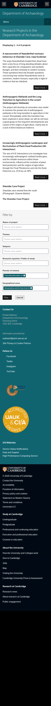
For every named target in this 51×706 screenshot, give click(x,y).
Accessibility (8, 485)
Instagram (11, 366)
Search (47, 4)
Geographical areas (11, 283)
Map (5, 568)
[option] (14, 275)
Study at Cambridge (13, 514)
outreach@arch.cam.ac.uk (15, 338)
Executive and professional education (20, 534)
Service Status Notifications (15, 449)
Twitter (10, 361)
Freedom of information (13, 489)
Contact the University (13, 480)
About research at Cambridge (16, 597)
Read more (41, 88)
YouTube (11, 371)
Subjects (6, 246)
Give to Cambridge (11, 558)
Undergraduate (10, 519)
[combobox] (14, 227)
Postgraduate (9, 524)
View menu (4, 4)
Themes (6, 234)
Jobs (5, 563)
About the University (13, 547)
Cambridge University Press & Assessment (22, 578)
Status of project (10, 222)
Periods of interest (11, 271)
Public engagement (12, 602)
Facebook (11, 356)
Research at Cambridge (14, 586)
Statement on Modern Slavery (16, 498)
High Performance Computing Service (20, 456)
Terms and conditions (12, 502)
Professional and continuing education (20, 529)
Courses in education (12, 539)
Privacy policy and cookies (15, 494)
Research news (10, 592)
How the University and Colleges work (20, 553)
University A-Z (9, 507)
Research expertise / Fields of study (19, 258)
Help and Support (11, 452)
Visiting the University (13, 573)
